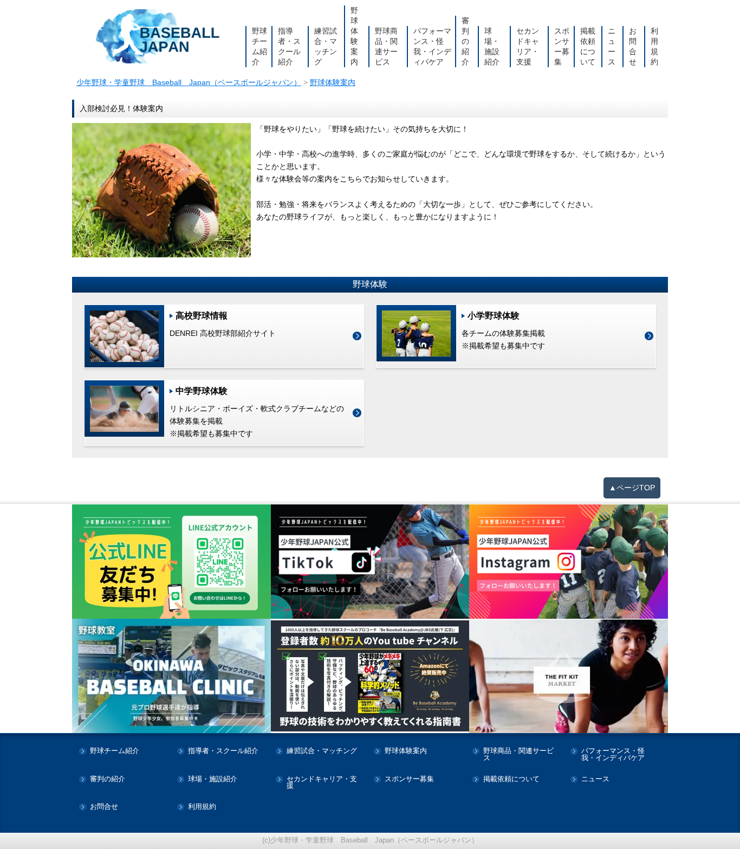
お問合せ (633, 46)
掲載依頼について (587, 46)
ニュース (611, 46)
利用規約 (654, 46)
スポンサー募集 (561, 46)
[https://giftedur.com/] (568, 676)
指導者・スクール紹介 (289, 46)
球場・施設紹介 (491, 46)
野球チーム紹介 (259, 46)
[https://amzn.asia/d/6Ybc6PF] (370, 676)
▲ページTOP (632, 487)
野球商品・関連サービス (386, 46)
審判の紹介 (465, 41)
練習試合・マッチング (325, 46)
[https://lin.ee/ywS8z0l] (171, 561)
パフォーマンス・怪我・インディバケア (432, 46)
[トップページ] (158, 36)
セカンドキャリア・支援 (527, 46)
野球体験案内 (354, 36)
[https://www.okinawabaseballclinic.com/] (171, 676)
